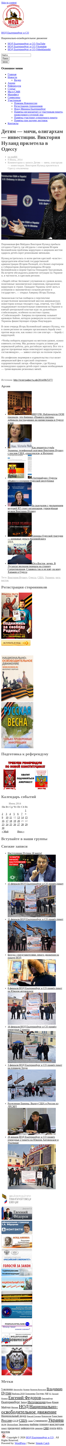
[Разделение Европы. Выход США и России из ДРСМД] (32, 1134)
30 (3, 828)
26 (14, 824)
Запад (24, 1402)
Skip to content (8, 2)
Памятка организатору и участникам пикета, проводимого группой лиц (38, 113)
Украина (49, 577)
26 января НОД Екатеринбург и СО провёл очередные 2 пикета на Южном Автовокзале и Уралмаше (33, 1140)
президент (14, 1428)
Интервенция (37, 1402)
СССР (15, 1420)
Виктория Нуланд (17, 577)
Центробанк (12, 1424)
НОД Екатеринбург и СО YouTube (26, 43)
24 (7, 824)
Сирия (30, 1421)
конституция (57, 1424)
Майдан (6, 1407)
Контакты (13, 123)
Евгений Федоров (24, 1397)
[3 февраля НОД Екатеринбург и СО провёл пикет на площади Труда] (32, 1100)
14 (22, 817)
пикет (4, 1428)
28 (22, 824)
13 (18, 817)
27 (18, 824)
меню (5, 62)
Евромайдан (47, 1398)
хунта (52, 1428)
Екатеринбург (10, 1402)
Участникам (14, 100)
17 (7, 821)
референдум (27, 1428)
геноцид (44, 1424)
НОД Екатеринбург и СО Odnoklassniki (29, 49)
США (40, 577)
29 (26, 824)
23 (3, 824)
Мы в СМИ (14, 91)
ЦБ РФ (3, 1425)
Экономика (24, 1424)
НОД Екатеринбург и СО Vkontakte (27, 46)
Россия (6, 1420)
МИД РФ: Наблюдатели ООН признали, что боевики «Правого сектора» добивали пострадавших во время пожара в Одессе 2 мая (36, 418)
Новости (12, 77)
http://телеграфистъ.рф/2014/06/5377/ (33, 380)
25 (10, 824)
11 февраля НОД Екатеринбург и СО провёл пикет (35, 919)
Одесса (32, 577)
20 (18, 821)
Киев (48, 1402)
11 (10, 817)
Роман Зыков (57, 1416)
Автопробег (18, 1389)
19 (14, 821)
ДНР (47, 1393)
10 (7, 817)
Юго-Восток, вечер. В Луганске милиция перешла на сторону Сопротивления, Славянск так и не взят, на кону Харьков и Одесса (34, 567)
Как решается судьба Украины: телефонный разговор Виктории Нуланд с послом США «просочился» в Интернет (35, 450)
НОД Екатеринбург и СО (15, 32)
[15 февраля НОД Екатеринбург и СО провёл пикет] (32, 916)
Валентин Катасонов (38, 1389)
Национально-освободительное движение (29, 1409)
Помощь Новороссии (25, 103)
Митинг (14, 1407)
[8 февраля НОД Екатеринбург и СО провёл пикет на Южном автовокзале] (32, 1023)
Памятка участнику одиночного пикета (35, 117)
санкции (39, 1428)
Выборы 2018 (18, 1393)
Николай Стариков (34, 1416)
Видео (17, 80)
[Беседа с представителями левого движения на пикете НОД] (32, 985)
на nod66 (12, 156)
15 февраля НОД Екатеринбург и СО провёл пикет (35, 883)
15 (26, 817)
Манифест (13, 94)
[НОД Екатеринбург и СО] (3, 1437)
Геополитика (30, 1394)
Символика (14, 97)
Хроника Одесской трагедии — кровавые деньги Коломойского (35, 537)
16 (3, 821)
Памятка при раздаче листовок (31, 120)
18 (10, 821)
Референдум (14, 86)
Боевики (26, 1389)
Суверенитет (40, 1420)
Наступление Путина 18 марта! (25, 853)
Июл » (20, 831)
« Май (5, 831)
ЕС (50, 1394)
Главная (12, 74)
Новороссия (46, 1416)
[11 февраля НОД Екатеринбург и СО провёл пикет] (32, 952)
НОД (24, 1406)
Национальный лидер (13, 1416)
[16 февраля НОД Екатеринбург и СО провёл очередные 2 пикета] (32, 1062)
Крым (55, 1402)
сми (46, 1428)
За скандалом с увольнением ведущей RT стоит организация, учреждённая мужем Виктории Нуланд (35, 508)
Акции (11, 83)
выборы (34, 1424)
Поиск (5, 58)
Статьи (11, 88)
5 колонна (7, 1389)
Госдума (40, 1393)
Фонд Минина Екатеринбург (30, 109)
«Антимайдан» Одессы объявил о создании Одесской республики (32, 479)
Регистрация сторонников (28, 106)
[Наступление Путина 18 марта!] (32, 880)
